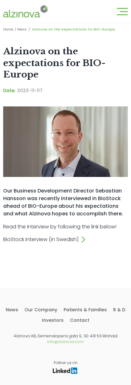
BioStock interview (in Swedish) (41, 239)
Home (8, 29)
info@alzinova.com (65, 341)
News (22, 29)
